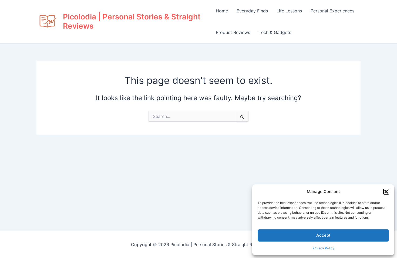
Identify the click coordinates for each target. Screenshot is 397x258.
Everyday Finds (252, 10)
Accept (323, 235)
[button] (386, 191)
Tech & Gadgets (275, 32)
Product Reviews (233, 32)
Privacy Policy (323, 248)
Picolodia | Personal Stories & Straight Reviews (132, 21)
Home (222, 10)
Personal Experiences (332, 10)
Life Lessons (289, 10)
